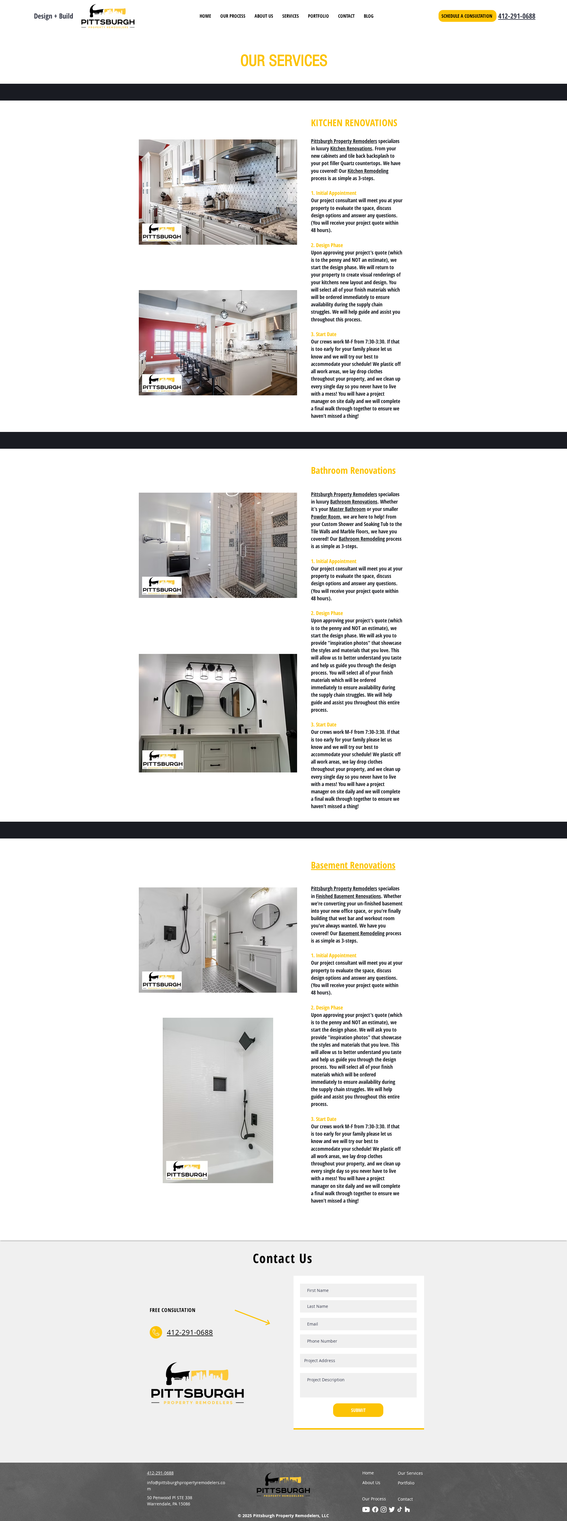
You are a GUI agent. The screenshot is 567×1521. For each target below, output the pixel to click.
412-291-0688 (516, 16)
